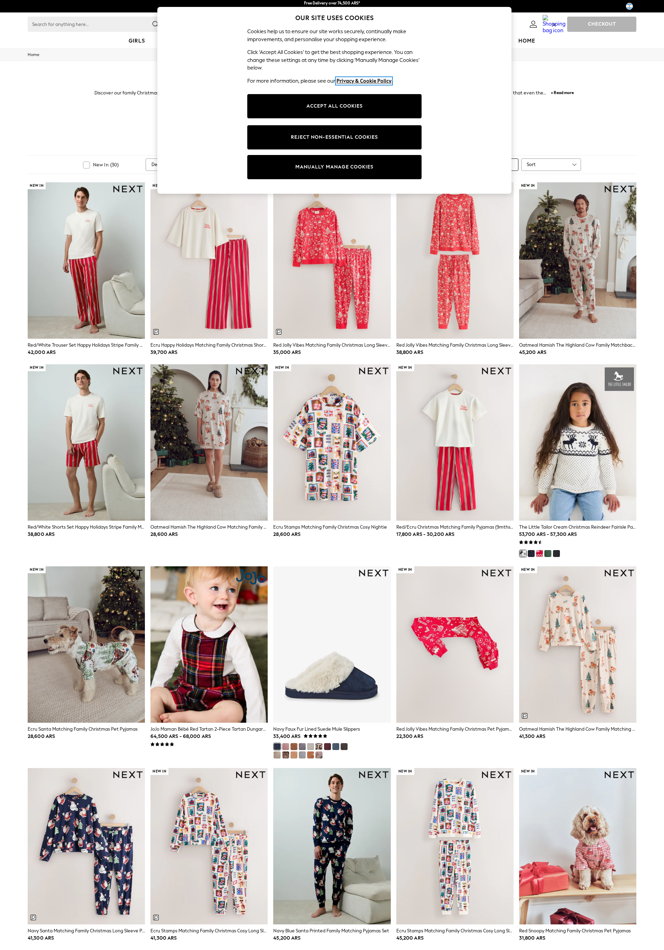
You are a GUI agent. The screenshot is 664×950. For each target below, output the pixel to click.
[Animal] (318, 746)
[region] (334, 100)
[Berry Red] (327, 746)
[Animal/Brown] (285, 754)
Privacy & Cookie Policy (363, 81)
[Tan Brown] (293, 754)
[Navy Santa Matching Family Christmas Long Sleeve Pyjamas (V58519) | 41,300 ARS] (86, 846)
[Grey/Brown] (277, 754)
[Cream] (522, 553)
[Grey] (302, 746)
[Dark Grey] (302, 754)
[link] (533, 24)
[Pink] (318, 754)
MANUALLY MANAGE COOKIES (334, 167)
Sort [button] (531, 164)
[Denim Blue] (335, 746)
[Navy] (531, 553)
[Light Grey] (310, 746)
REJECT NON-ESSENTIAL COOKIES (334, 137)
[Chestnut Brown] (293, 746)
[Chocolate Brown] (344, 746)
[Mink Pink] (285, 746)
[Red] (539, 553)
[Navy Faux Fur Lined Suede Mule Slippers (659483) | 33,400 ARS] (331, 644)
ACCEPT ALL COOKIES (334, 106)
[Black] (556, 553)
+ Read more (562, 91)
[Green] (547, 553)
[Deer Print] (310, 754)
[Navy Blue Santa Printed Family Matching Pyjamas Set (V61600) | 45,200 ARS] (331, 846)
